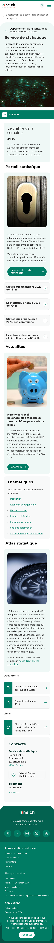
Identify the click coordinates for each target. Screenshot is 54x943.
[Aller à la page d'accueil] (8, 5)
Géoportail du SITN (13, 912)
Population (15, 498)
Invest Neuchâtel (12, 887)
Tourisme (9, 891)
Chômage (17, 467)
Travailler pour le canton (16, 853)
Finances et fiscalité (20, 516)
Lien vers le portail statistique (22, 271)
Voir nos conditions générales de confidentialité (27, 927)
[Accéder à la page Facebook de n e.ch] (36, 833)
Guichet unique (11, 908)
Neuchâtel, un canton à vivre (17, 882)
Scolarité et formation (21, 527)
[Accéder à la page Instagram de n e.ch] (27, 833)
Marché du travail (18, 510)
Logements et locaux (20, 521)
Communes (10, 878)
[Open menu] (49, 5)
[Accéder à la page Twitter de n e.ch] (7, 833)
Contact (8, 866)
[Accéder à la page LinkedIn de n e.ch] (17, 833)
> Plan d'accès (16, 765)
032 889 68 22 (15, 787)
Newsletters (10, 861)
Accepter (26, 934)
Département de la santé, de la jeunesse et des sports (27, 16)
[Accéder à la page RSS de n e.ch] (46, 833)
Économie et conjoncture (23, 504)
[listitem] (27, 688)
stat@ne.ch (14, 792)
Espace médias (12, 857)
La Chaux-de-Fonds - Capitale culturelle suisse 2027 (28, 895)
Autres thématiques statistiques (26, 533)
